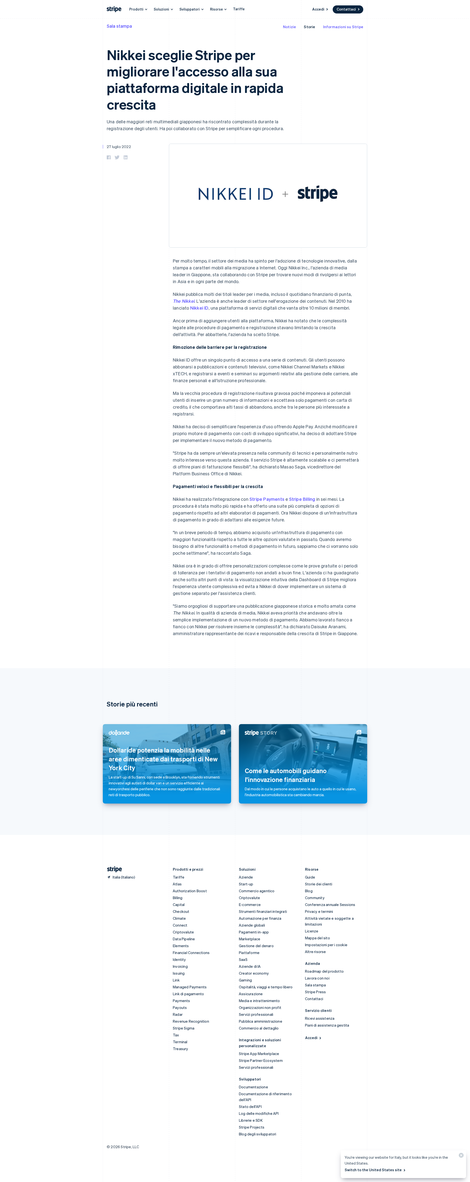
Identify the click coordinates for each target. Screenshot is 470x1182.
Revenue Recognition (191, 1021)
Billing (177, 897)
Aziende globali (252, 925)
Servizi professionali (256, 1014)
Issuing (179, 973)
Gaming (245, 980)
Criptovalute (183, 932)
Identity (179, 959)
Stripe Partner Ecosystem (261, 1060)
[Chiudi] (460, 1156)
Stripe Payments (266, 499)
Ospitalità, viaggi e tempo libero (266, 986)
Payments (181, 1000)
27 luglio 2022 (119, 146)
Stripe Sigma (183, 1028)
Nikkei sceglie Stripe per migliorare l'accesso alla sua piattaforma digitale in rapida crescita (195, 79)
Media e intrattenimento (259, 1000)
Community (315, 897)
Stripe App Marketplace (259, 1053)
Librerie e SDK (251, 1120)
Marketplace (249, 938)
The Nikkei (183, 301)
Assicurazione (251, 993)
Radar (178, 1014)
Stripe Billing (302, 499)
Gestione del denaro (256, 945)
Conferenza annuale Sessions (330, 904)
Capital (179, 904)
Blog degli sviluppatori (257, 1134)
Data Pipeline (184, 938)
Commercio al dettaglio (259, 1028)
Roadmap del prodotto (324, 971)
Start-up (246, 883)
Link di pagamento (188, 993)
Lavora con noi (317, 978)
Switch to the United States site (373, 1169)
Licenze (311, 931)
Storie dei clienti (318, 883)
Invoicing (180, 966)
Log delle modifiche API (259, 1113)
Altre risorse (315, 951)
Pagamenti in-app (254, 932)
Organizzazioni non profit (260, 1007)
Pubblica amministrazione (260, 1021)
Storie (309, 26)
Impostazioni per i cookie (326, 944)
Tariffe (239, 9)
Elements (181, 945)
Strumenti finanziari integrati (263, 911)
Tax (176, 1034)
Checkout (181, 911)
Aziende (246, 877)
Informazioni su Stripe (343, 26)
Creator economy (254, 973)
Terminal (180, 1041)
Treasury (180, 1048)
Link (176, 980)
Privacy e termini (319, 911)
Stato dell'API (250, 1106)
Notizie (289, 26)
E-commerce (250, 904)
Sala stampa (119, 26)
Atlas (177, 883)
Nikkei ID (199, 308)
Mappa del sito (317, 937)
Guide (310, 877)
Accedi (318, 9)
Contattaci (346, 9)
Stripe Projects (251, 1127)
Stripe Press (315, 991)
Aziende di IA (250, 966)
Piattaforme (249, 952)
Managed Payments (190, 986)
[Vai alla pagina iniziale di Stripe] (112, 869)
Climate (179, 918)
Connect (180, 925)
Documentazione (253, 1086)
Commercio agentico (257, 890)
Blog (309, 890)
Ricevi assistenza (319, 1018)
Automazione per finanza (260, 918)
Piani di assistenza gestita (327, 1025)
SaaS (243, 959)
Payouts (180, 1007)
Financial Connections (191, 952)
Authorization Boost (190, 890)
